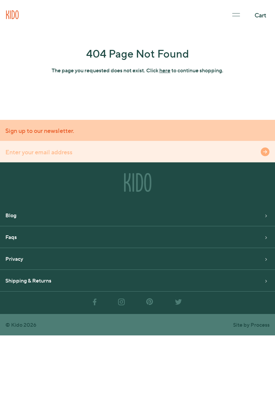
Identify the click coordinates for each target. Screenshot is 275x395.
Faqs (11, 236)
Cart (260, 15)
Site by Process (251, 324)
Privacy (14, 258)
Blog (10, 215)
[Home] (12, 13)
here (164, 70)
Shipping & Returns (28, 280)
